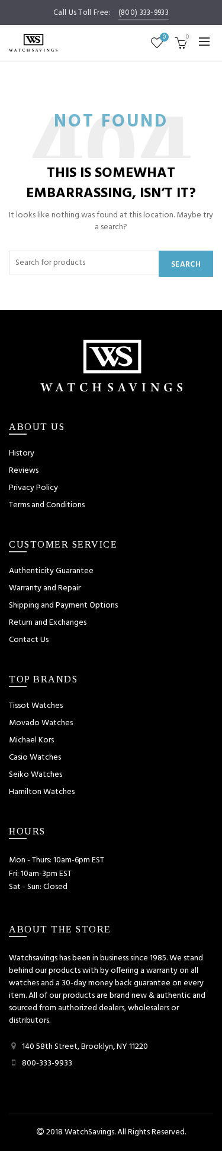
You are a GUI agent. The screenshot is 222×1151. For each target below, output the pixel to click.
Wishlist (164, 38)
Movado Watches (41, 723)
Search (186, 264)
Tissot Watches (36, 706)
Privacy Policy (33, 488)
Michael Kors (31, 740)
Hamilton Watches (42, 792)
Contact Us (29, 640)
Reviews (23, 471)
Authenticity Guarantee (51, 571)
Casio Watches (35, 757)
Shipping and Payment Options (63, 605)
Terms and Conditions (47, 505)
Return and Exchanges (47, 623)
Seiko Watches (35, 775)
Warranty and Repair (45, 588)
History (21, 453)
